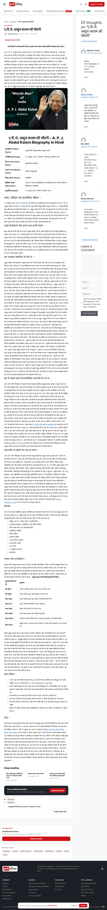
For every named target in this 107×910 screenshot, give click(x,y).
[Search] (81, 4)
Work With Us (7, 889)
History (15, 851)
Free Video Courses (87, 892)
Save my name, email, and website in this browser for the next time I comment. (92, 303)
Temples (58, 851)
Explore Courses (96, 4)
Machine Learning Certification (39, 886)
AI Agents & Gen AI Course (58, 11)
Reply (86, 77)
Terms (91, 907)
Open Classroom (60, 883)
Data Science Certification (37, 883)
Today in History (26, 851)
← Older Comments (89, 41)
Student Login (59, 886)
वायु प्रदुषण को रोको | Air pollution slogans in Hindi (24, 806)
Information (49, 851)
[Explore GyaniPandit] (86, 4)
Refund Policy (7, 899)
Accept (83, 905)
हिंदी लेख (83, 896)
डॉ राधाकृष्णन (50, 424)
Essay (5, 854)
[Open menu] (4, 4)
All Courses (32, 892)
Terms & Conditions (9, 892)
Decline (74, 905)
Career (66, 851)
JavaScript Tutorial (87, 889)
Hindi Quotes (38, 851)
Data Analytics (38, 11)
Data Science (8, 11)
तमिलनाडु (25, 203)
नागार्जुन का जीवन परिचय (60, 812)
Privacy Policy (7, 896)
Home (6, 22)
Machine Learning (23, 11)
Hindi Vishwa (87, 94)
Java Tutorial (85, 886)
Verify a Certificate (35, 896)
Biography (13, 22)
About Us (6, 883)
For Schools (58, 889)
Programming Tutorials (88, 883)
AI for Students (83, 11)
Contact (5, 886)
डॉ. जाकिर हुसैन (37, 424)
